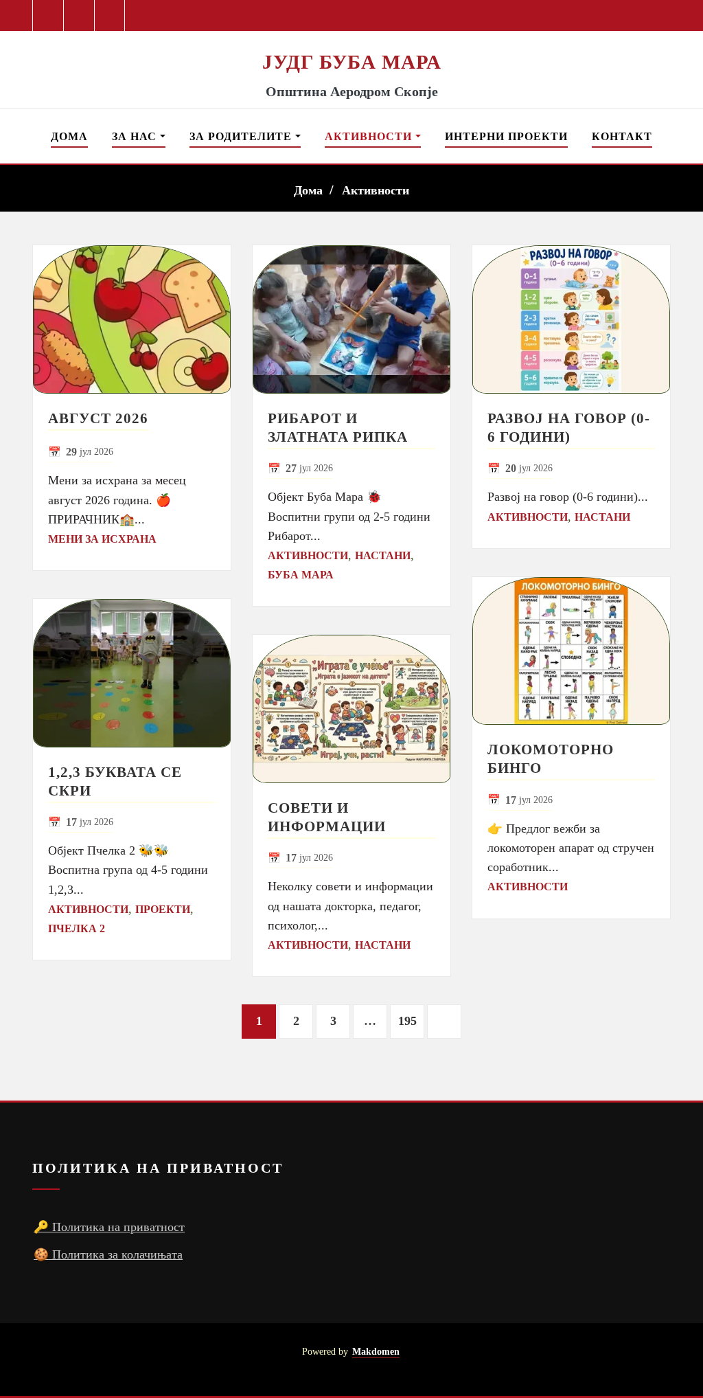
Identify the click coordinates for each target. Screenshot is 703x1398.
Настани (383, 555)
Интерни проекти (506, 136)
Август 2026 (98, 418)
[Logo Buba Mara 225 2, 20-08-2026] (351, 40)
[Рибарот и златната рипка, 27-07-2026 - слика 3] (351, 319)
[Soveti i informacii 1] (351, 709)
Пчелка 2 (76, 928)
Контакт (622, 136)
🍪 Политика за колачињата (108, 1254)
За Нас (136, 136)
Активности (370, 136)
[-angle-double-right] (444, 1021)
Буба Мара (301, 574)
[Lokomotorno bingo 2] (571, 651)
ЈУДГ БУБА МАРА (351, 62)
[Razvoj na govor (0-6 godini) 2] (571, 319)
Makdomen (376, 1351)
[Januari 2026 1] (132, 319)
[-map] (110, 15)
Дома (69, 136)
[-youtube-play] (79, 15)
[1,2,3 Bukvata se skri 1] (132, 673)
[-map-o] (659, 1359)
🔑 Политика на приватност (109, 1227)
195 (407, 1021)
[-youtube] (635, 1359)
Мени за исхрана (102, 539)
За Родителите (242, 136)
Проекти (162, 909)
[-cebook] (48, 15)
